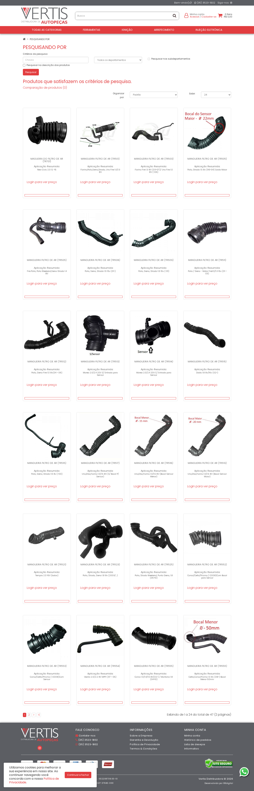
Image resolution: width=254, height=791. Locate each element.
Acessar (194, 16)
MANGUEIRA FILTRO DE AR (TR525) (153, 564)
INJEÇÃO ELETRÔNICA (209, 30)
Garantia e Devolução (144, 740)
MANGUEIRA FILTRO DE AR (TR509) (153, 260)
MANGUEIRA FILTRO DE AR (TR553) (47, 666)
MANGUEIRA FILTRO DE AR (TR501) (100, 159)
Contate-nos (86, 735)
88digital (228, 783)
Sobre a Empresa (141, 735)
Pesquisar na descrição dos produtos (48, 65)
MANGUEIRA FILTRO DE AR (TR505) (207, 159)
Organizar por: (118, 95)
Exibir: (192, 93)
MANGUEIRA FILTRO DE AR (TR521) (47, 564)
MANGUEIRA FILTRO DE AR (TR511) (207, 260)
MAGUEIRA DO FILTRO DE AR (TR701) (46, 160)
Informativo (191, 748)
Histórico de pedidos (197, 740)
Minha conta (192, 735)
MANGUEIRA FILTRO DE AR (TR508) (100, 260)
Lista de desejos (194, 744)
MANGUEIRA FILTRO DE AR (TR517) (100, 463)
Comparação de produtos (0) (45, 87)
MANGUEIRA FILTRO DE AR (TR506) (47, 260)
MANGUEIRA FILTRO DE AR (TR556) (207, 666)
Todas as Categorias (47, 30)
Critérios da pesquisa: (35, 53)
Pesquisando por (40, 39)
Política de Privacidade (145, 744)
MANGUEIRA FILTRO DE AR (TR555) (153, 666)
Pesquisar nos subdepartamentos (170, 58)
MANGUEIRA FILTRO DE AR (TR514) (153, 361)
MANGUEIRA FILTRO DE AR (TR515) (207, 361)
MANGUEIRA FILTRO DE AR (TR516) (46, 463)
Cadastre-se (208, 16)
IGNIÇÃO (127, 30)
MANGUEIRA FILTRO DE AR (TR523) (100, 564)
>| (39, 715)
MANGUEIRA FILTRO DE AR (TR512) (47, 361)
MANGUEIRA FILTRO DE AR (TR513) (100, 361)
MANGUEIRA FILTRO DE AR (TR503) (153, 159)
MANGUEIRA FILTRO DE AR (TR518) (153, 463)
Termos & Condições (143, 748)
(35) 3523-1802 (205, 2)
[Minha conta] (186, 15)
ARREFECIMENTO (164, 30)
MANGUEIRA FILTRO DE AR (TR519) (207, 463)
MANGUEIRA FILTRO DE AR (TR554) (100, 666)
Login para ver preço (42, 182)
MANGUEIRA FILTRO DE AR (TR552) (207, 564)
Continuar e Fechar (78, 774)
